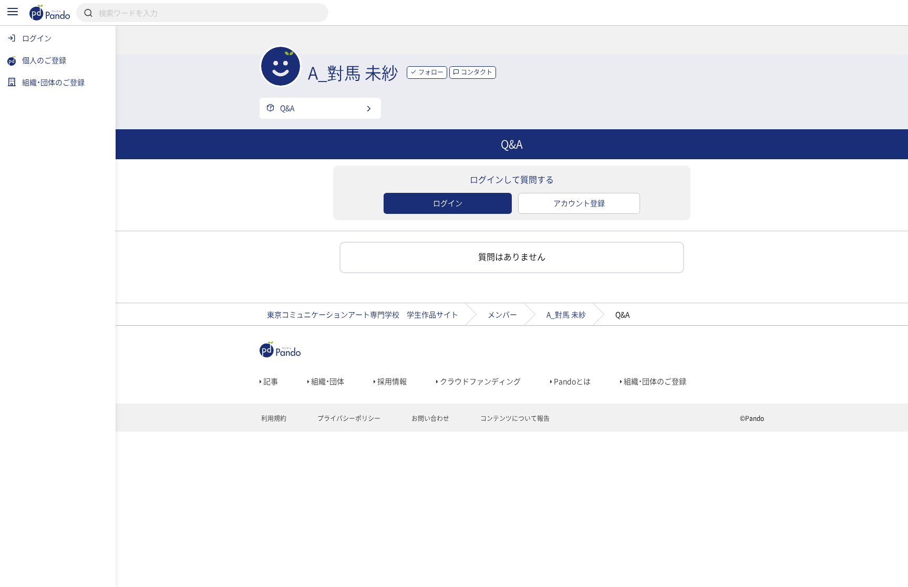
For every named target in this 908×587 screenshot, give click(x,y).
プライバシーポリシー (348, 418)
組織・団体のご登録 (654, 381)
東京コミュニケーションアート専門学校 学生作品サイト (362, 314)
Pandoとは (571, 381)
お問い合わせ (429, 418)
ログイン (447, 203)
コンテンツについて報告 (514, 418)
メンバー (502, 314)
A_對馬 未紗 (566, 314)
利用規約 (273, 418)
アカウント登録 (579, 203)
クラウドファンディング (479, 381)
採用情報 (391, 381)
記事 (270, 381)
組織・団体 (326, 381)
